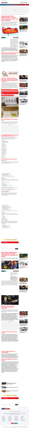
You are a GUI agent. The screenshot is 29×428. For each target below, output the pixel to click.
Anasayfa (3, 14)
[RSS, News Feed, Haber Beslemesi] (9, 408)
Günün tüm (26, 4)
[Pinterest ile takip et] (8, 408)
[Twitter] (3, 37)
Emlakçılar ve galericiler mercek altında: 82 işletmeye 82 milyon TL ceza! (12, 4)
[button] (15, 37)
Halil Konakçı (22, 417)
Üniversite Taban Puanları (23, 419)
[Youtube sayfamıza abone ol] (4, 408)
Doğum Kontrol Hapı (10, 419)
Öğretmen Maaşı (10, 420)
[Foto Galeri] (27, 0)
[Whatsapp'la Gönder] (5, 37)
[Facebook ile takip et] (2, 408)
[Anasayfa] (1, 0)
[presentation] (2, 4)
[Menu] (21, 2)
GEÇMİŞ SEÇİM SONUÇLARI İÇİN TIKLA (7, 95)
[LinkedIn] (4, 37)
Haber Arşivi (6, 0)
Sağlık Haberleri (3, 417)
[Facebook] (1, 37)
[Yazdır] (13, 37)
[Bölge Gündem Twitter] (20, 0)
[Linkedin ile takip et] (5, 408)
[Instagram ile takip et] (7, 408)
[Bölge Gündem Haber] (4, 2)
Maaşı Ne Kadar (3, 420)
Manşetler (3, 0)
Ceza (15, 365)
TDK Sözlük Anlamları (16, 419)
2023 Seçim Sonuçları (16, 420)
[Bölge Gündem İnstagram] (23, 0)
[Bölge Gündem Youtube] (24, 0)
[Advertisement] (5, 42)
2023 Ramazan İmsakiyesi (23, 420)
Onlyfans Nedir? (3, 419)
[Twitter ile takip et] (3, 408)
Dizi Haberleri (10, 417)
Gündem (5, 14)
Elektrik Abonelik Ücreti (16, 417)
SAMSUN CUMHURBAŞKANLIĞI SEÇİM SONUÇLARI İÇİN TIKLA (10, 93)
